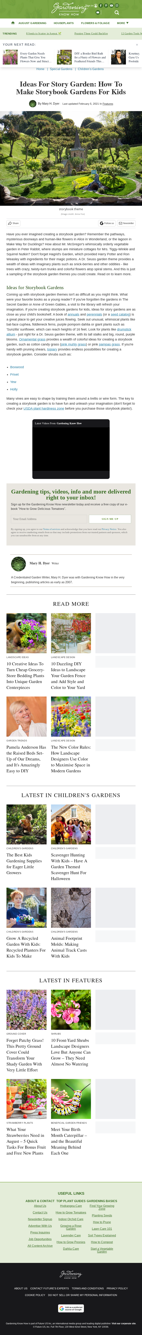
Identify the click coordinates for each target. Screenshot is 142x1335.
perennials (94, 314)
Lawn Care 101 (102, 1228)
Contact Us (40, 1212)
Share (16, 223)
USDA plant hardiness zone (43, 408)
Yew (13, 382)
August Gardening (32, 23)
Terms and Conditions (88, 1288)
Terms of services (52, 529)
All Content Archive (40, 1245)
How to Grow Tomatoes (71, 1212)
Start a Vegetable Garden (102, 1250)
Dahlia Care (71, 1248)
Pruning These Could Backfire (91, 33)
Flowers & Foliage (95, 23)
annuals (73, 314)
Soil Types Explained (102, 1235)
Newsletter (128, 223)
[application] (71, 449)
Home (40, 69)
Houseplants (64, 23)
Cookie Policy (35, 1295)
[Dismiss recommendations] (137, 45)
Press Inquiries (40, 1232)
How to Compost (102, 1242)
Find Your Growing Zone (102, 1207)
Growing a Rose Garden (71, 1227)
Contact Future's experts (49, 1288)
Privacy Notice (109, 529)
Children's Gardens (91, 69)
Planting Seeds (102, 1215)
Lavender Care (71, 1235)
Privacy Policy (117, 1288)
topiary (52, 349)
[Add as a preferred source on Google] (71, 1308)
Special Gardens (61, 69)
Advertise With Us (40, 1225)
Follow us (109, 223)
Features (108, 103)
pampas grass (109, 344)
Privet (14, 374)
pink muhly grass (73, 344)
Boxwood (17, 367)
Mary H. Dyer (50, 103)
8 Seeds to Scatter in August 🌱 (43, 33)
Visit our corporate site (124, 1323)
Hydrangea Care (71, 1205)
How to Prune (102, 1222)
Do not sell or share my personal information (82, 1295)
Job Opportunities (40, 1239)
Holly (14, 389)
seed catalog (120, 314)
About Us (40, 1205)
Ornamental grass (32, 339)
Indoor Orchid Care (70, 1219)
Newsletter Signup (40, 1219)
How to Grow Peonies (71, 1242)
